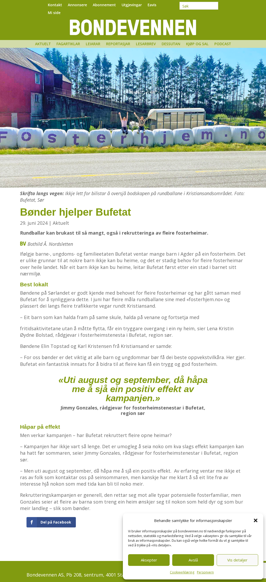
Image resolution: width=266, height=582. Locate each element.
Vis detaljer (237, 560)
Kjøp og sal (197, 44)
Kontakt (55, 5)
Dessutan (171, 44)
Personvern (205, 572)
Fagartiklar (68, 44)
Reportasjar (118, 44)
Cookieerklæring (182, 572)
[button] (255, 520)
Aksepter (149, 560)
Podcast (222, 44)
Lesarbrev (146, 44)
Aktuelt (43, 44)
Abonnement (104, 5)
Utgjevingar (132, 5)
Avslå (193, 560)
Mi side (54, 13)
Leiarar (93, 44)
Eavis (152, 5)
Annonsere (77, 5)
